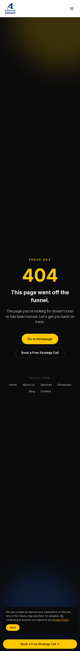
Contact (46, 391)
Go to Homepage (40, 339)
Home (13, 384)
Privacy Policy (60, 619)
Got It (13, 627)
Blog (32, 391)
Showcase (64, 384)
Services (46, 384)
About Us (29, 384)
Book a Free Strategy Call (40, 352)
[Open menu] (72, 8)
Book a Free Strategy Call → (40, 644)
